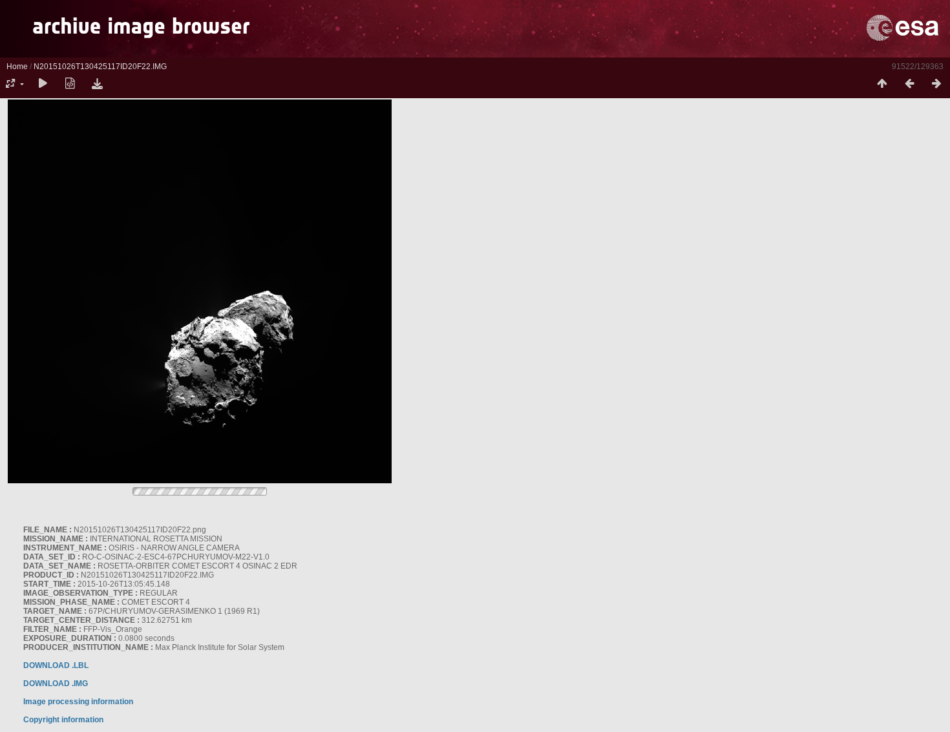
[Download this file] (97, 84)
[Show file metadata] (69, 84)
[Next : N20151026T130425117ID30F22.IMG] (936, 84)
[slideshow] (42, 84)
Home (17, 66)
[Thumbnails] (882, 84)
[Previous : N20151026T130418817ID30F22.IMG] (909, 84)
